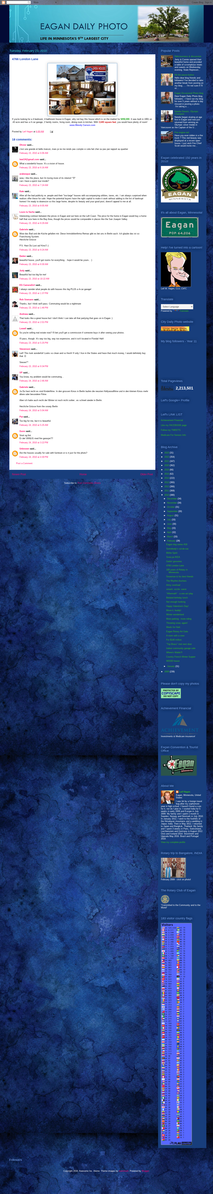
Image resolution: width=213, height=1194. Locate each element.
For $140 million (174, 640)
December (172, 498)
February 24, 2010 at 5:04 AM (33, 410)
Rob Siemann (26, 299)
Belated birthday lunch (177, 597)
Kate (21, 191)
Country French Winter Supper (180, 657)
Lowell (22, 328)
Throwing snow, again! (177, 623)
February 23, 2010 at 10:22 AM (34, 278)
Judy (21, 270)
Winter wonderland (175, 614)
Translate (184, 311)
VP (20, 372)
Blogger (145, 1171)
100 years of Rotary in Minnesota (177, 571)
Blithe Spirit (171, 553)
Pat (21, 416)
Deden (22, 256)
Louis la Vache (27, 212)
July (169, 519)
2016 (167, 474)
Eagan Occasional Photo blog (189, 93)
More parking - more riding (178, 619)
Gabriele (23, 229)
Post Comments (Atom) (89, 483)
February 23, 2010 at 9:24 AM (33, 250)
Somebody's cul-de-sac (177, 548)
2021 (167, 461)
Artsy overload (173, 585)
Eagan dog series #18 (176, 544)
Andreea (23, 314)
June (169, 524)
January (171, 666)
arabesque (24, 174)
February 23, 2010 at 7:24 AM (33, 185)
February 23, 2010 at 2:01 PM (33, 322)
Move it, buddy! (173, 610)
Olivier (22, 145)
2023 (167, 452)
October (171, 507)
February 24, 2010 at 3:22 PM (33, 442)
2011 (167, 490)
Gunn (22, 431)
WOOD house (173, 661)
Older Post (146, 474)
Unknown (24, 448)
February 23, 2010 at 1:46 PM (33, 307)
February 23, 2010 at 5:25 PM (33, 343)
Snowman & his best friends (179, 576)
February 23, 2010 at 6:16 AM (33, 167)
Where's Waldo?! (174, 652)
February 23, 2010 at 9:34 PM (33, 366)
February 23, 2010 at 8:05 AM (33, 205)
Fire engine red (182, 132)
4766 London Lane (175, 565)
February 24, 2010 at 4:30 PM (33, 457)
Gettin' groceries (174, 561)
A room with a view (175, 635)
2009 (167, 671)
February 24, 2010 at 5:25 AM (33, 425)
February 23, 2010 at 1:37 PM (33, 293)
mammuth (123, 1171)
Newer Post (19, 474)
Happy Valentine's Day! (177, 606)
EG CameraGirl (27, 285)
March (170, 536)
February (171, 540)
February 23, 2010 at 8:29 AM (33, 223)
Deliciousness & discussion (188, 56)
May (169, 528)
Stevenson (24, 349)
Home (83, 474)
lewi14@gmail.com (29, 159)
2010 (167, 495)
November (172, 503)
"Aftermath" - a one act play (179, 593)
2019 (167, 469)
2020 (167, 465)
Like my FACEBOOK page (174, 425)
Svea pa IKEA (173, 557)
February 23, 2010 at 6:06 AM (33, 153)
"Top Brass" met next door (179, 644)
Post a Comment (24, 463)
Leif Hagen (184, 792)
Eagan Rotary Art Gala (177, 631)
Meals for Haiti (173, 627)
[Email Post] (51, 131)
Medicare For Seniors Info (173, 435)
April (169, 532)
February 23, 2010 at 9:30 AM (33, 264)
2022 (167, 457)
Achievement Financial (172, 420)
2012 (167, 486)
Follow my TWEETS (171, 430)
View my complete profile (173, 842)
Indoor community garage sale (180, 648)
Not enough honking (175, 602)
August (171, 515)
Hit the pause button (184, 75)
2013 (167, 482)
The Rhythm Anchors (176, 581)
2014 (167, 478)
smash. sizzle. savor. (176, 589)
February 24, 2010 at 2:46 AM (33, 381)
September (172, 511)
